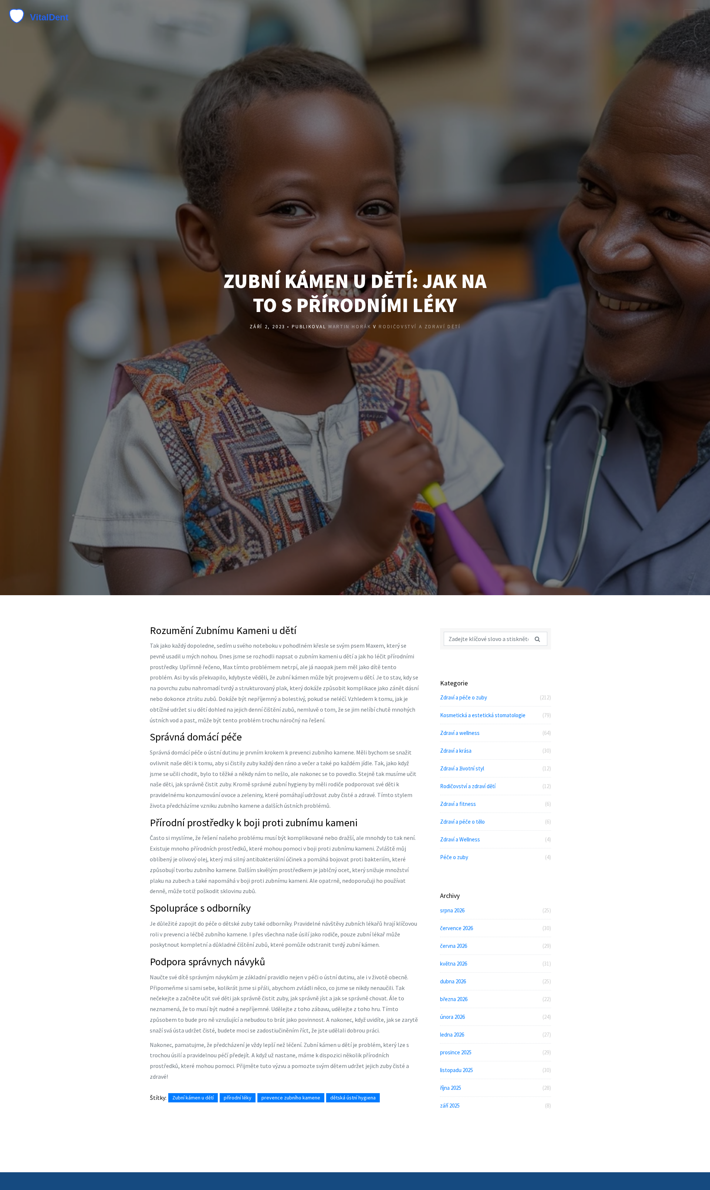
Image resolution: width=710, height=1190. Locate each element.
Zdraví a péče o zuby (495, 697)
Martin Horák (349, 326)
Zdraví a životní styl (495, 768)
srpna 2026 (495, 910)
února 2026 (495, 1016)
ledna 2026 (495, 1034)
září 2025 (495, 1105)
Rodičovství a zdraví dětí (419, 326)
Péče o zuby (495, 857)
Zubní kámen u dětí (193, 1097)
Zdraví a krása (495, 750)
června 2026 (495, 945)
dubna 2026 (495, 981)
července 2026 (495, 928)
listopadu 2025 (495, 1070)
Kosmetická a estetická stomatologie (495, 715)
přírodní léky (237, 1097)
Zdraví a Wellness (495, 839)
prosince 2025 (495, 1052)
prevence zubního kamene (290, 1097)
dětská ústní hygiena (353, 1097)
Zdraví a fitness (495, 803)
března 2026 (495, 999)
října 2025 (495, 1087)
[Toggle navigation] (694, 16)
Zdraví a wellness (495, 732)
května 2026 (495, 963)
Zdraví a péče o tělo (495, 821)
